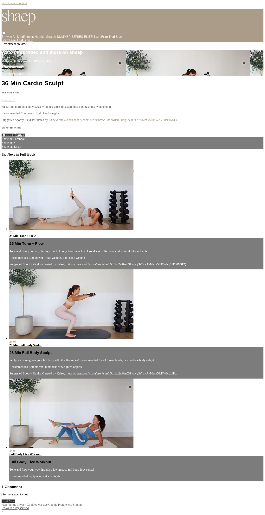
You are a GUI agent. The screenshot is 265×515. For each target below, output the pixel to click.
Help (5, 504)
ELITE (88, 36)
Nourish (40, 36)
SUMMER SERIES (70, 36)
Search (51, 36)
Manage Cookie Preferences (55, 504)
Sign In (28, 40)
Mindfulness (26, 36)
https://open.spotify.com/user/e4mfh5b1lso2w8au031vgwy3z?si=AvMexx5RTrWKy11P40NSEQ (118, 120)
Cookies (32, 504)
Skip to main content (14, 3)
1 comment (8, 100)
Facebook (8, 135)
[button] (3, 33)
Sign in (120, 36)
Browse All (9, 36)
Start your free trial (13, 67)
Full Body (7, 92)
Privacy (22, 504)
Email (21, 135)
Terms (12, 504)
